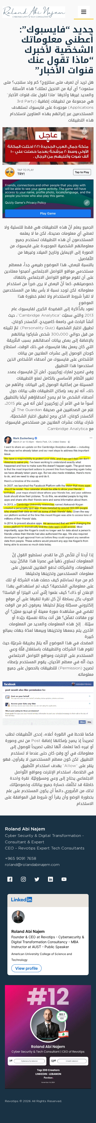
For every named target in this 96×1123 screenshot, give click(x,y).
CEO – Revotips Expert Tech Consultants (44, 848)
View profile (26, 968)
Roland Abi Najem (28, 931)
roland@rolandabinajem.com (32, 864)
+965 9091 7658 (20, 858)
